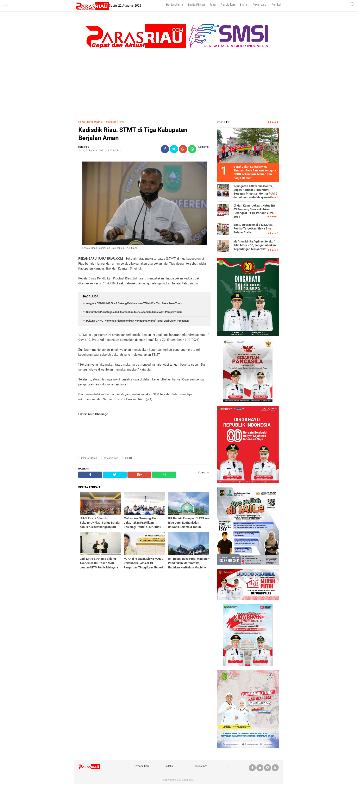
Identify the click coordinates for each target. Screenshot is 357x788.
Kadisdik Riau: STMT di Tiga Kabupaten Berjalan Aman (133, 133)
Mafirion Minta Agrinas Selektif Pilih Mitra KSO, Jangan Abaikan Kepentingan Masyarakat (254, 245)
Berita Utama (174, 4)
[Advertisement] (178, 87)
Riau (213, 4)
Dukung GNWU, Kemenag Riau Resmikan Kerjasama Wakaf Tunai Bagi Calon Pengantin (137, 320)
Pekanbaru (259, 4)
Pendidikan (228, 4)
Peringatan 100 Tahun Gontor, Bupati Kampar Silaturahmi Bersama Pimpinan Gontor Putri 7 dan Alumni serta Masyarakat (255, 191)
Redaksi (169, 766)
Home (81, 121)
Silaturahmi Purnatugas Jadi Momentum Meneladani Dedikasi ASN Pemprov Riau (134, 312)
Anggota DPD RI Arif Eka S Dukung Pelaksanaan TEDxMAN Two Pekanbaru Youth (134, 303)
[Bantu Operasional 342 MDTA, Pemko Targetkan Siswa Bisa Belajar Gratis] (223, 229)
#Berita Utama (89, 458)
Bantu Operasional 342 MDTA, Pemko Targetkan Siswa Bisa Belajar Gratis (253, 228)
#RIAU (128, 458)
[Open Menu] (5, 4)
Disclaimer (201, 766)
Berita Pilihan (196, 4)
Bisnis (244, 4)
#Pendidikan (111, 458)
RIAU (121, 121)
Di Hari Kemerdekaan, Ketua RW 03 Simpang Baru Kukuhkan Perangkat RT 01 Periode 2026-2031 (254, 211)
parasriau (188, 779)
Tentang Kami (142, 766)
